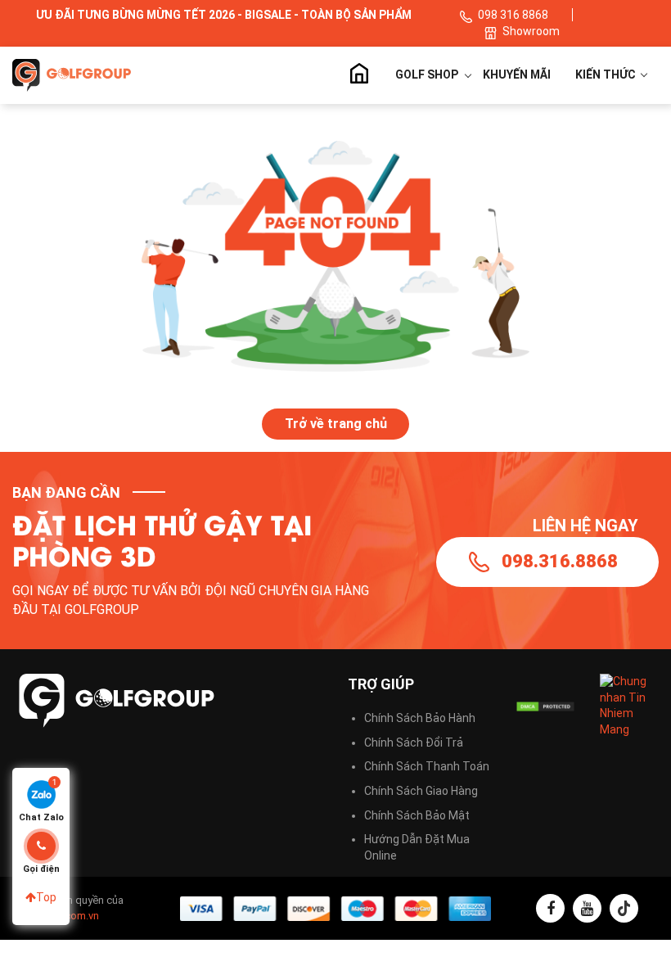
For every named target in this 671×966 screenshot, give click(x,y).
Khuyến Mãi (517, 74)
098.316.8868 (560, 561)
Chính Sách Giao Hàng (421, 790)
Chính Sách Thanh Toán (426, 766)
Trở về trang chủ (336, 423)
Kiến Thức (606, 74)
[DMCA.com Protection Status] (545, 705)
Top (46, 897)
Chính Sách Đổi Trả (413, 742)
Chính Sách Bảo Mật (417, 815)
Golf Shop (426, 74)
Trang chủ (358, 75)
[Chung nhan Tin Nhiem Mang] (630, 704)
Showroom (531, 31)
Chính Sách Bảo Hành (419, 717)
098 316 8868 (513, 14)
